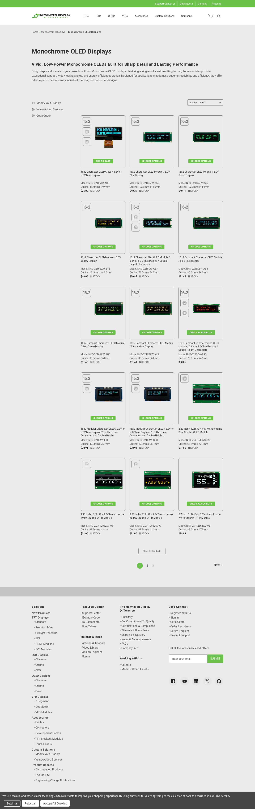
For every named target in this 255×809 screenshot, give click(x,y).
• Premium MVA (43, 627)
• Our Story (126, 617)
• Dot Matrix (41, 706)
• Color (38, 691)
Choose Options (152, 161)
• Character (40, 659)
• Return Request (179, 631)
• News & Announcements (135, 639)
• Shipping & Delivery (132, 634)
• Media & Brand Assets (134, 669)
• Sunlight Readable (45, 633)
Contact (202, 3)
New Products (41, 613)
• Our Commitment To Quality (137, 621)
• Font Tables (88, 626)
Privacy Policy (222, 796)
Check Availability (200, 332)
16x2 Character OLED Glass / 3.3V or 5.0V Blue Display (101, 173)
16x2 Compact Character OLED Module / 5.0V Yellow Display (152, 345)
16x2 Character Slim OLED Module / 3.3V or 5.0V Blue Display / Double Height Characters (150, 261)
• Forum (85, 656)
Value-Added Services (50, 109)
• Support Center (90, 613)
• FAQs (124, 643)
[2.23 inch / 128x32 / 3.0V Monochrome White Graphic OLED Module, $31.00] (109, 481)
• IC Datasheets (90, 622)
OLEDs (111, 16)
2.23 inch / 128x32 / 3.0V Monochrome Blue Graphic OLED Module (200, 430)
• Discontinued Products (48, 769)
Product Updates (43, 765)
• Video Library (89, 647)
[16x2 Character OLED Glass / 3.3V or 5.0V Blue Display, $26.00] (109, 138)
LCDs (98, 16)
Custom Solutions (164, 16)
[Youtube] (184, 681)
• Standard (40, 622)
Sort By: (193, 102)
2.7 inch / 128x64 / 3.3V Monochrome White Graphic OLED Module (199, 516)
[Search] (218, 16)
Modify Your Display (48, 103)
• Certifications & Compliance (137, 626)
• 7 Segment (41, 701)
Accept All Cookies (55, 803)
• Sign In (174, 617)
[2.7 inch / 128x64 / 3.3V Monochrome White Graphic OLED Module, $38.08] (206, 481)
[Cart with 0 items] (210, 16)
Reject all (30, 803)
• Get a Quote (177, 622)
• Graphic (39, 664)
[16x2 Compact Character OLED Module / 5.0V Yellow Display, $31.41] (157, 309)
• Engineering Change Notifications (54, 780)
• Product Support (179, 635)
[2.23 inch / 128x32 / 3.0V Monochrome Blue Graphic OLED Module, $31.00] (206, 395)
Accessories (141, 16)
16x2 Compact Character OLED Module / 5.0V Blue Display (200, 259)
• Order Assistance (180, 626)
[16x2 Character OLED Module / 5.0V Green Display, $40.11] (206, 138)
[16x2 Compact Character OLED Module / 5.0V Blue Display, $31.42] (206, 224)
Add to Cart (103, 161)
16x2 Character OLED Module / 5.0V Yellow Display (101, 259)
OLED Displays (41, 675)
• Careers (125, 664)
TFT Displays (40, 617)
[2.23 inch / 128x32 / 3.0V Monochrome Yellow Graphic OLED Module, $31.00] (157, 481)
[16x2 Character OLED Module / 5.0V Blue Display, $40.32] (157, 138)
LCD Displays (40, 655)
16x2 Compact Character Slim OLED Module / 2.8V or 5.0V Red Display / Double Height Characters (198, 346)
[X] (207, 681)
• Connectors (41, 727)
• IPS (37, 638)
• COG (37, 670)
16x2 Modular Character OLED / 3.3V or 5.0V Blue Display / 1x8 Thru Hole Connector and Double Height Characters (152, 432)
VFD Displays (40, 696)
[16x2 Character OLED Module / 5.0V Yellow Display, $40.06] (109, 224)
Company (186, 16)
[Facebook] (173, 681)
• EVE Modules (43, 649)
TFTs (86, 16)
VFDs (125, 16)
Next (217, 565)
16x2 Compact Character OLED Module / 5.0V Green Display (103, 345)
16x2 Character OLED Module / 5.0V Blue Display (150, 173)
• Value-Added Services (48, 759)
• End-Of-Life (42, 775)
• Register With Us (180, 613)
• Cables (39, 722)
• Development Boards (47, 733)
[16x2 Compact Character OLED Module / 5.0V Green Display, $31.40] (109, 309)
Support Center (163, 3)
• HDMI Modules (44, 644)
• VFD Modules (43, 712)
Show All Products (152, 551)
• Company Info (129, 648)
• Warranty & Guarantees (134, 630)
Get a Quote (186, 3)
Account (216, 3)
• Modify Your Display (47, 754)
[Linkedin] (196, 681)
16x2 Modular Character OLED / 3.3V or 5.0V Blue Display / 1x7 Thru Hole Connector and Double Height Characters (103, 432)
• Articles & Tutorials (93, 643)
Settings (12, 803)
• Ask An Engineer (91, 652)
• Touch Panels (43, 744)
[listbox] (211, 102)
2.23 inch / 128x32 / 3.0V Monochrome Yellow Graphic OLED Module (151, 516)
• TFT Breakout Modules (48, 738)
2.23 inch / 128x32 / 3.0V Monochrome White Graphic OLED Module (102, 516)
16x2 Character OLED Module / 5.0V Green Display (198, 173)
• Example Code (90, 617)
